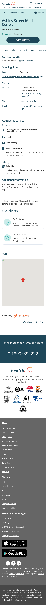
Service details (8, 50)
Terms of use (7, 450)
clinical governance (16, 574)
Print (42, 322)
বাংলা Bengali (6, 522)
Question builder (8, 508)
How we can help (8, 428)
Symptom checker (9, 504)
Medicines (6, 495)
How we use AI (7, 458)
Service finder (7, 499)
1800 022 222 (24, 354)
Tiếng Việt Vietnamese (10, 536)
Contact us (6, 463)
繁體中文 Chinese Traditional (13, 531)
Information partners (10, 441)
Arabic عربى (6, 518)
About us (5, 472)
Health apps (6, 490)
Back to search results (14, 12)
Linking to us (7, 437)
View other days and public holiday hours (20, 76)
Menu (40, 3)
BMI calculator (7, 486)
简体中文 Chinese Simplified (13, 527)
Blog (3, 482)
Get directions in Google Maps (32, 95)
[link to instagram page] (13, 563)
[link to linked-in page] (19, 563)
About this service (26, 50)
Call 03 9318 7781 (23, 40)
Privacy (4, 454)
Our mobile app (8, 432)
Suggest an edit (24, 60)
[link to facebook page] (8, 563)
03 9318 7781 (27, 101)
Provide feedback (8, 467)
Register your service (10, 445)
